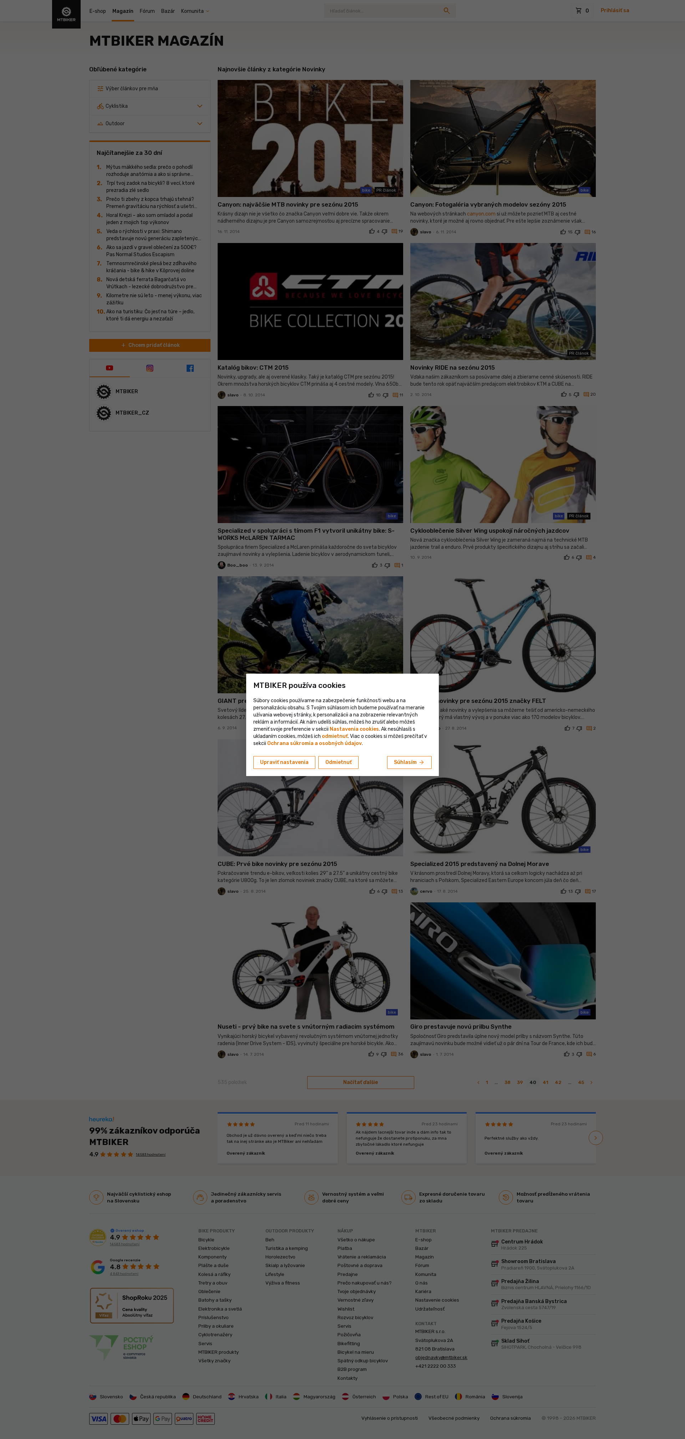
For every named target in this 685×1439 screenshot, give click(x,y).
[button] (335, 736)
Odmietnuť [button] (338, 762)
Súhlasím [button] (409, 762)
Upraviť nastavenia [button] (284, 762)
